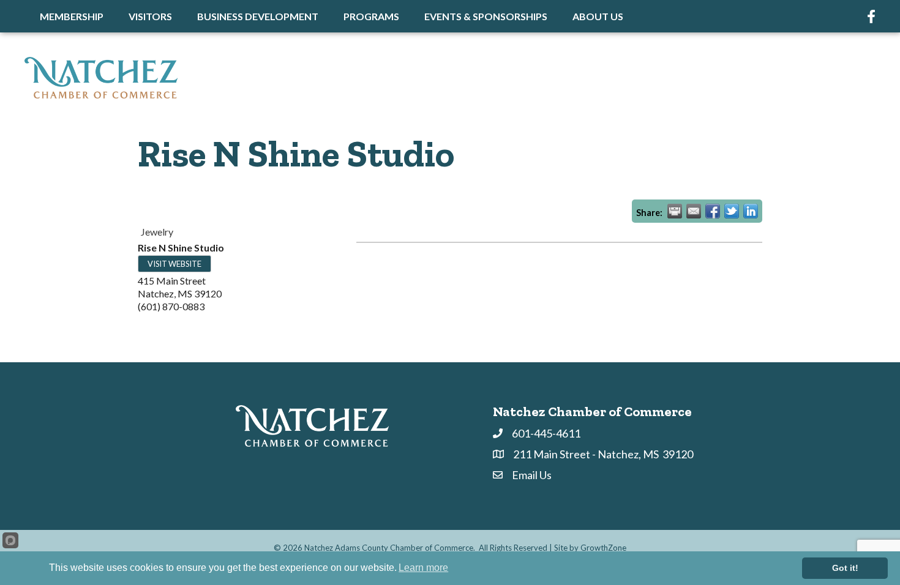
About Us (597, 16)
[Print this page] (674, 211)
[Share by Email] (693, 211)
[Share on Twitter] (731, 211)
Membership (71, 16)
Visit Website (174, 264)
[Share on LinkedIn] (750, 211)
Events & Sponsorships (485, 16)
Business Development (257, 16)
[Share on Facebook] (712, 211)
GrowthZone (603, 548)
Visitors (150, 16)
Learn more (423, 567)
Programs (371, 16)
